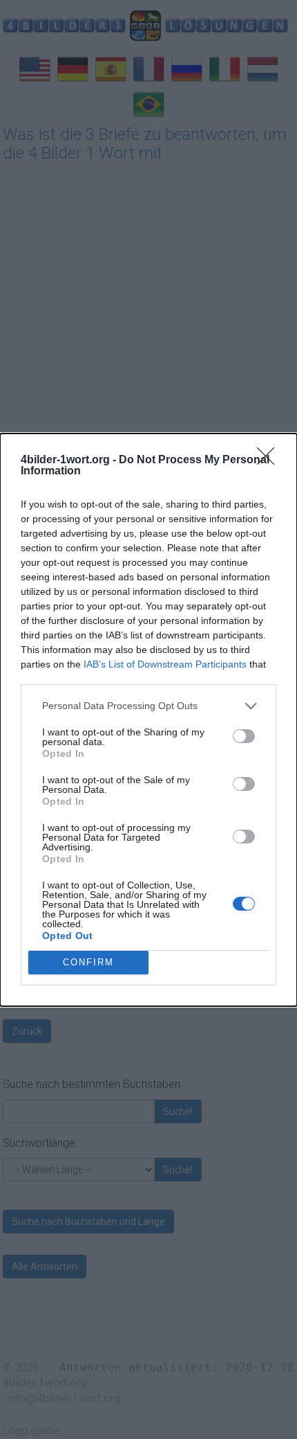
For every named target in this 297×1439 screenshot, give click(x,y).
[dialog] (148, 720)
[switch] (244, 736)
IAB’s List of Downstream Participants (165, 664)
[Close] (270, 460)
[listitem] (148, 706)
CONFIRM (88, 962)
